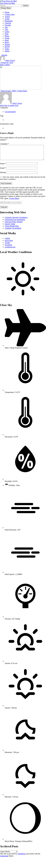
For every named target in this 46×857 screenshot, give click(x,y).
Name (3, 164)
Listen (7, 32)
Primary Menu (5, 8)
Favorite (8, 25)
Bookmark (9, 21)
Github (7, 238)
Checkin (8, 23)
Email (3, 168)
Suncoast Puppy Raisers (14, 222)
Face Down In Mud (7, 3)
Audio (7, 19)
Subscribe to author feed (9, 105)
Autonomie (4, 856)
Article (7, 17)
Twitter (7, 243)
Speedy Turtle (10, 224)
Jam (6, 27)
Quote (7, 38)
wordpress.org (10, 247)
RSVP (7, 47)
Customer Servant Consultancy (16, 217)
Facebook (8, 245)
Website (3, 172)
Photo (7, 36)
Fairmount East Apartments (15, 220)
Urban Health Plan (12, 226)
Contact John (10, 14)
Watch (7, 51)
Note (6, 34)
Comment (4, 144)
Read (7, 40)
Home (7, 12)
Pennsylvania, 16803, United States (14, 91)
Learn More (14, 198)
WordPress (22, 854)
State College (5, 65)
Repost (7, 45)
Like (6, 29)
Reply (7, 42)
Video (7, 49)
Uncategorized (10, 112)
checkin (4, 55)
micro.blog (9, 240)
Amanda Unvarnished (13, 228)
